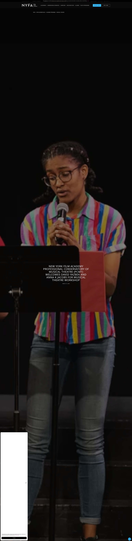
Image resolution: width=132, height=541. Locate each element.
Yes (87, 0)
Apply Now (106, 5)
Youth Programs (84, 5)
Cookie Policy (17, 535)
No (88, 0)
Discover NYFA (70, 5)
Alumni (77, 5)
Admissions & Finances (53, 5)
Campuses (62, 5)
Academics (43, 5)
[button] (26, 482)
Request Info (97, 5)
